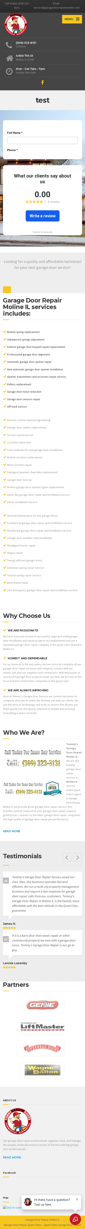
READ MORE (11, 831)
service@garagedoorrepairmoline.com (56, 7)
